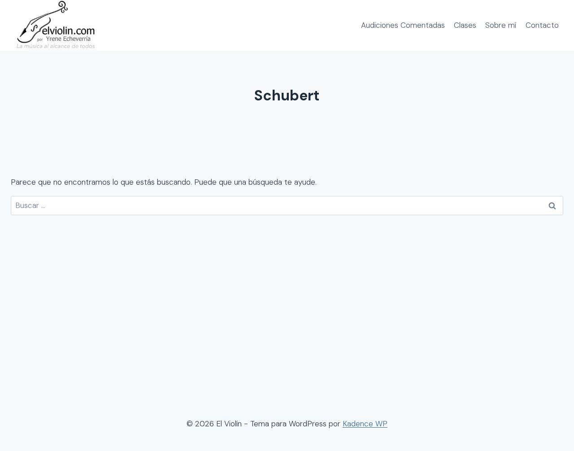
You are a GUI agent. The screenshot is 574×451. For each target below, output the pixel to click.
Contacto (542, 25)
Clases (465, 25)
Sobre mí (500, 25)
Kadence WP (365, 424)
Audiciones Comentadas (403, 25)
